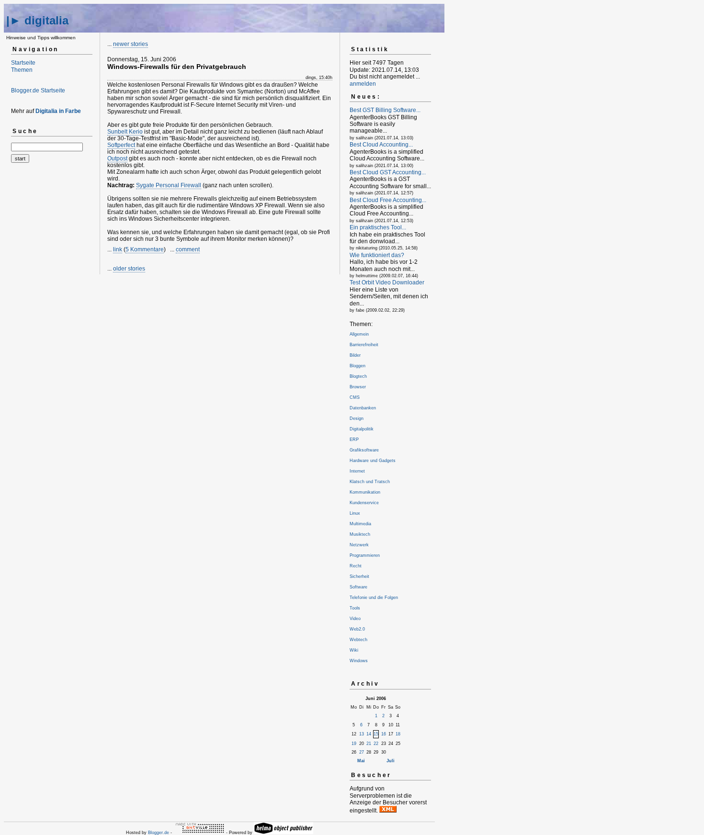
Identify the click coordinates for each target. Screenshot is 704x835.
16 (383, 734)
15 (376, 734)
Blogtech (358, 376)
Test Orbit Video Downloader (387, 282)
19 (354, 743)
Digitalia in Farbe (58, 111)
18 (398, 734)
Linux (355, 513)
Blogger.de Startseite (38, 90)
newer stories (130, 44)
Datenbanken (363, 408)
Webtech (358, 639)
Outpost (117, 158)
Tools (355, 608)
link (117, 249)
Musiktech (360, 534)
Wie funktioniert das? (377, 255)
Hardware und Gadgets (373, 460)
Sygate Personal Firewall (168, 185)
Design (356, 418)
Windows (359, 660)
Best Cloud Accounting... (381, 144)
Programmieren (365, 555)
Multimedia (360, 523)
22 (376, 743)
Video (355, 618)
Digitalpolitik (362, 429)
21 (368, 743)
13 (361, 734)
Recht (356, 566)
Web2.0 (357, 629)
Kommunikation (365, 492)
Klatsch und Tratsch (370, 481)
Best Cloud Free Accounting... (388, 200)
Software (358, 587)
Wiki (354, 650)
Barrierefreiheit (364, 344)
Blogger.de (158, 832)
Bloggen (357, 365)
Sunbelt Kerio (125, 131)
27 (361, 752)
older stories (129, 268)
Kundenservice (364, 502)
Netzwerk (359, 544)
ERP (354, 439)
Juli (390, 760)
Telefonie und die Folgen (374, 597)
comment (188, 249)
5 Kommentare (144, 249)
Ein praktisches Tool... (378, 227)
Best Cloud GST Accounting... (388, 172)
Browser (358, 386)
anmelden (363, 83)
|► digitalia (37, 20)
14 (368, 734)
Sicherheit (359, 576)
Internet (357, 471)
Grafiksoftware (364, 450)
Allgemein (359, 334)
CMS (355, 397)
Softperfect (121, 145)
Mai (361, 760)
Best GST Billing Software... (385, 110)
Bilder (355, 355)
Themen (22, 70)
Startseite (23, 62)
